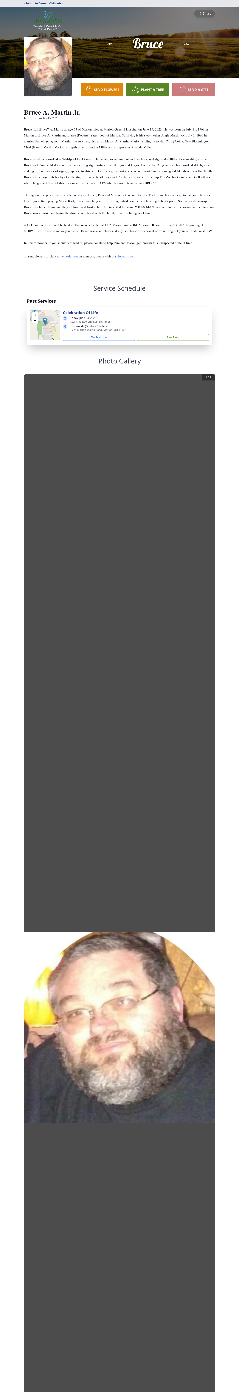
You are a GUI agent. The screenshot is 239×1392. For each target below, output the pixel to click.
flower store (125, 256)
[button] (45, 321)
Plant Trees (173, 337)
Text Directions (99, 337)
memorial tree (69, 256)
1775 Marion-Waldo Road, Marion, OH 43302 (98, 330)
